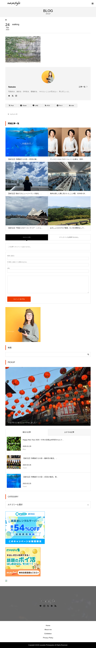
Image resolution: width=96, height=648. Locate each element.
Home (48, 625)
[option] (48, 396)
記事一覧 (82, 87)
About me (48, 629)
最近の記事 (27, 432)
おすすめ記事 (69, 432)
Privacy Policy (48, 638)
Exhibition (48, 634)
